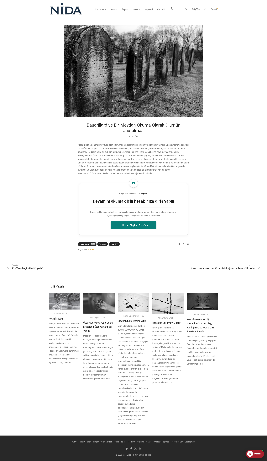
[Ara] (186, 9)
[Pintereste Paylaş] (188, 244)
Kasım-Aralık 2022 (88, 244)
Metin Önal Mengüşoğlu (133, 316)
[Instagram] (126, 448)
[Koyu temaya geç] (172, 8)
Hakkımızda (100, 9)
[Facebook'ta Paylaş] (179, 244)
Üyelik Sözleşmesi (161, 442)
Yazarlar (136, 9)
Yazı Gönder (85, 442)
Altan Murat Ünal (61, 314)
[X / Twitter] (135, 448)
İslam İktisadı (56, 318)
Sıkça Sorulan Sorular (102, 442)
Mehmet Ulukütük (200, 314)
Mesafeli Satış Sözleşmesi (183, 442)
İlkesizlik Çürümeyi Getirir (166, 322)
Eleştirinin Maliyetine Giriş (132, 320)
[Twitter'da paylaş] (183, 244)
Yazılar (114, 9)
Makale (103, 244)
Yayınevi (149, 9)
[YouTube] (140, 448)
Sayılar (125, 9)
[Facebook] (131, 448)
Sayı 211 (115, 244)
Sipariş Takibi (120, 442)
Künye (74, 442)
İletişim (131, 442)
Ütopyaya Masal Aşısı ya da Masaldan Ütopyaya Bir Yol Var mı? (98, 326)
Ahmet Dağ (133, 136)
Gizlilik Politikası (144, 442)
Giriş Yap (195, 9)
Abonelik (161, 9)
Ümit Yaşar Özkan (97, 318)
